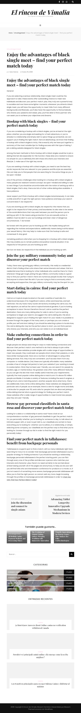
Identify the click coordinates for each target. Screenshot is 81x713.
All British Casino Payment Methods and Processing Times (17, 538)
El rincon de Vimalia (40, 12)
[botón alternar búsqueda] (73, 2)
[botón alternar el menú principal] (41, 25)
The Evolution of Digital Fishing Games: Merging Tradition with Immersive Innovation (40, 536)
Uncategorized (14, 49)
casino (40, 622)
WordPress (49, 709)
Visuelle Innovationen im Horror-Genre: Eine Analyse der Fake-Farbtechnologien (63, 536)
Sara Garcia (14, 72)
